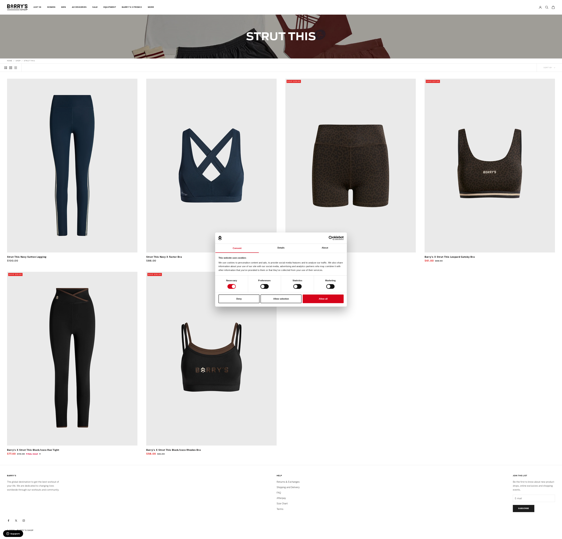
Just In (37, 7)
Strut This (29, 61)
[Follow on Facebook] (8, 520)
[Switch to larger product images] (5, 68)
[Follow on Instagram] (23, 520)
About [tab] (325, 248)
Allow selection (281, 299)
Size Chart (282, 503)
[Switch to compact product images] (15, 68)
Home (9, 61)
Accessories (79, 7)
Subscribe (523, 508)
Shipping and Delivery (288, 487)
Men (63, 7)
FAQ (279, 492)
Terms (280, 509)
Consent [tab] (237, 248)
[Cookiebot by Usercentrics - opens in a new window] (331, 238)
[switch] (264, 286)
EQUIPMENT (109, 7)
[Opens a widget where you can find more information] (13, 534)
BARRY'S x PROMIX (132, 7)
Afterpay (281, 498)
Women (51, 7)
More (151, 7)
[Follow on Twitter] (16, 520)
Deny (239, 299)
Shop (18, 61)
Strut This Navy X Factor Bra (164, 256)
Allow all (323, 299)
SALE (95, 7)
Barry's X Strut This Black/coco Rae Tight (33, 450)
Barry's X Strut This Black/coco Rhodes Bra (173, 450)
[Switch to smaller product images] (10, 68)
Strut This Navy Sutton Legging (27, 256)
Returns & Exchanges (288, 481)
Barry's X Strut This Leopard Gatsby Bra (450, 256)
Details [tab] (281, 248)
